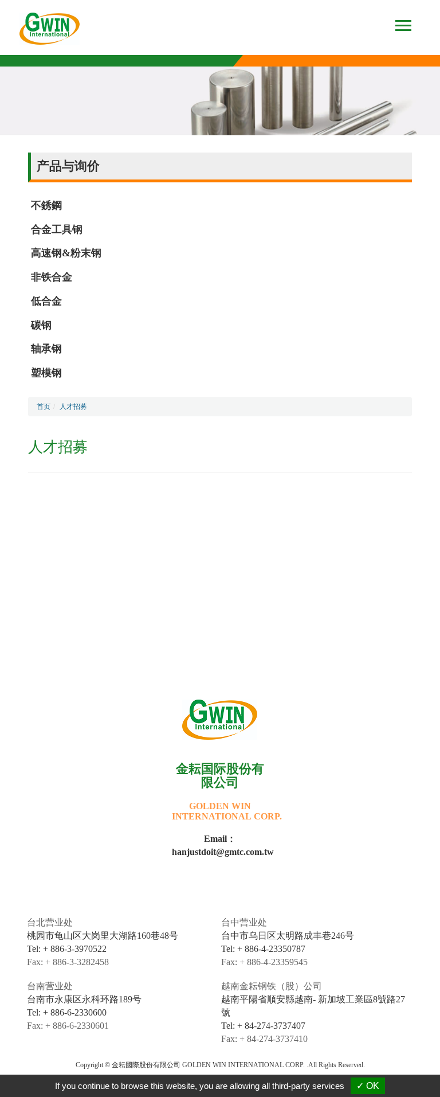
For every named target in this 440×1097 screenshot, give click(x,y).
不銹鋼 (46, 205)
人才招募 (73, 407)
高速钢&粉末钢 (66, 253)
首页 (43, 407)
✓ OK (367, 1086)
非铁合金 (51, 277)
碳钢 (41, 325)
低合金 (46, 301)
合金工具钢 (56, 229)
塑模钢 (46, 372)
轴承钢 (46, 348)
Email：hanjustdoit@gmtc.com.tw (220, 845)
